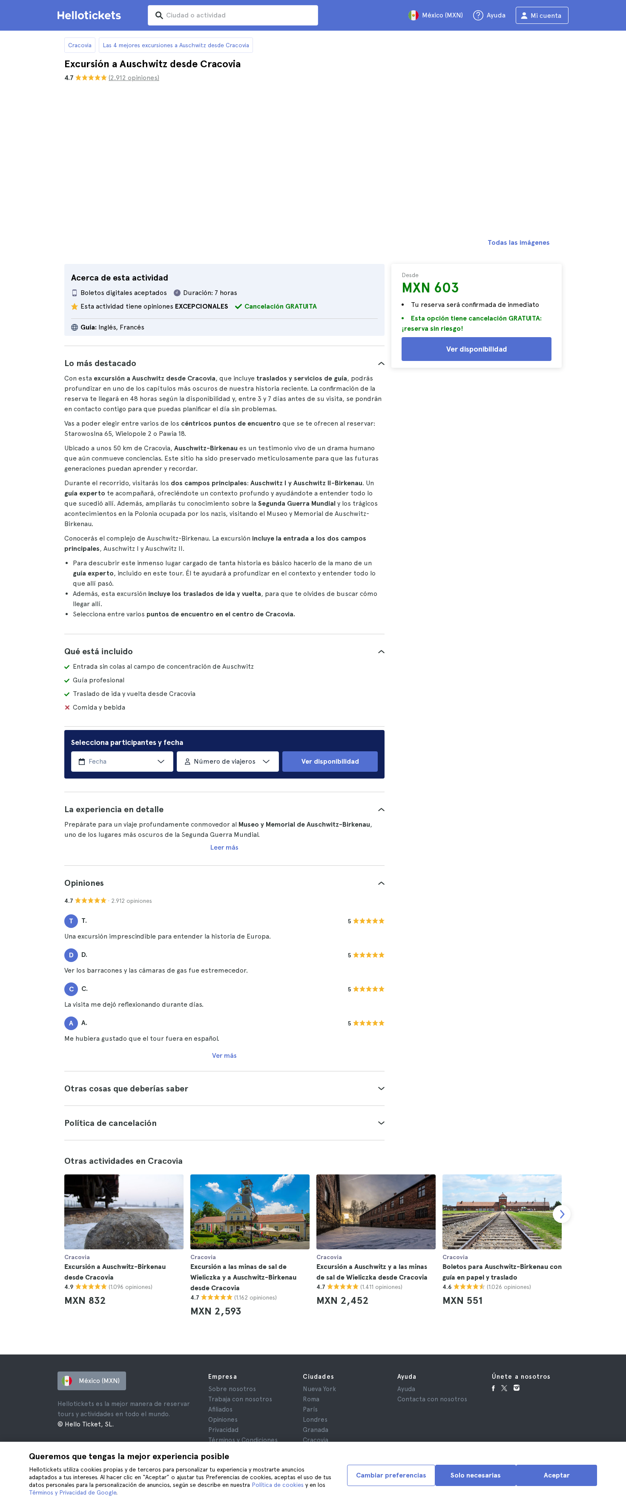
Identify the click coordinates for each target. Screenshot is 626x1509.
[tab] (224, 363)
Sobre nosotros (232, 1389)
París (310, 1409)
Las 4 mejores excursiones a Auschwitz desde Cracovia (176, 45)
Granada (315, 1430)
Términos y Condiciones (243, 1440)
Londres (315, 1419)
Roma (311, 1399)
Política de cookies (278, 1484)
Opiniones (223, 1419)
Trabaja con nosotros (240, 1399)
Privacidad (223, 1430)
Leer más (224, 847)
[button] (224, 363)
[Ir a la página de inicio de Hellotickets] (91, 15)
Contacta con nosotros (432, 1399)
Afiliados (220, 1409)
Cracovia (80, 45)
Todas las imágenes (519, 242)
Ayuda (406, 1389)
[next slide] (562, 1214)
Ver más (224, 1055)
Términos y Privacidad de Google (72, 1492)
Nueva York (319, 1389)
